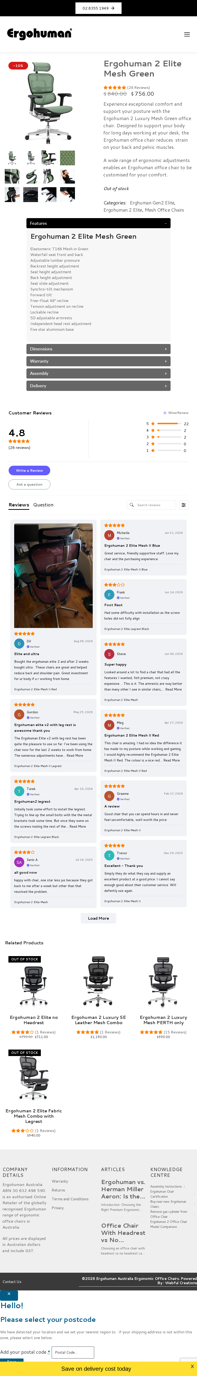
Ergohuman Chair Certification (162, 1194)
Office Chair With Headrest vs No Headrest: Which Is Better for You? (123, 1232)
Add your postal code (25, 1351)
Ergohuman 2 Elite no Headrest (34, 1020)
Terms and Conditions (70, 1199)
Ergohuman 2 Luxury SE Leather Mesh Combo (98, 1020)
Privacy (58, 1207)
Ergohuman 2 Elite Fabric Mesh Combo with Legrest (33, 1116)
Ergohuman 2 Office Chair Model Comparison (168, 1224)
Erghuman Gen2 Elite (152, 202)
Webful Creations (181, 1283)
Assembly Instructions (166, 1186)
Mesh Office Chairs (164, 209)
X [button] (192, 1366)
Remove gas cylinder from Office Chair (168, 1214)
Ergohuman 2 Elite (122, 209)
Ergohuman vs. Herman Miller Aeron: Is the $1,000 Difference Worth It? (123, 1189)
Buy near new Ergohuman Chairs (168, 1204)
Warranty (60, 1181)
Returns (58, 1190)
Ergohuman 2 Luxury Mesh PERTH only (163, 1020)
